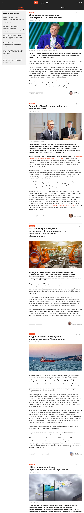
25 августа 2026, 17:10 (34, 111)
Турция (37, 454)
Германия (32, 323)
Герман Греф (39, 93)
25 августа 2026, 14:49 (34, 342)
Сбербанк (32, 93)
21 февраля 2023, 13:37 (34, 20)
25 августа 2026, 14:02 (34, 472)
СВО (44, 216)
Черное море (44, 454)
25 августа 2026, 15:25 (34, 239)
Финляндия (32, 216)
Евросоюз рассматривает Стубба (63, 205)
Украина (32, 454)
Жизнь (63, 7)
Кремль (39, 216)
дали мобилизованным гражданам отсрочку (65, 81)
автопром (38, 323)
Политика (21, 7)
